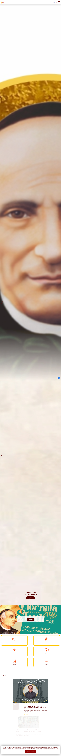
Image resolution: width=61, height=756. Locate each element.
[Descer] (1, 455)
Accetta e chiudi (30, 751)
